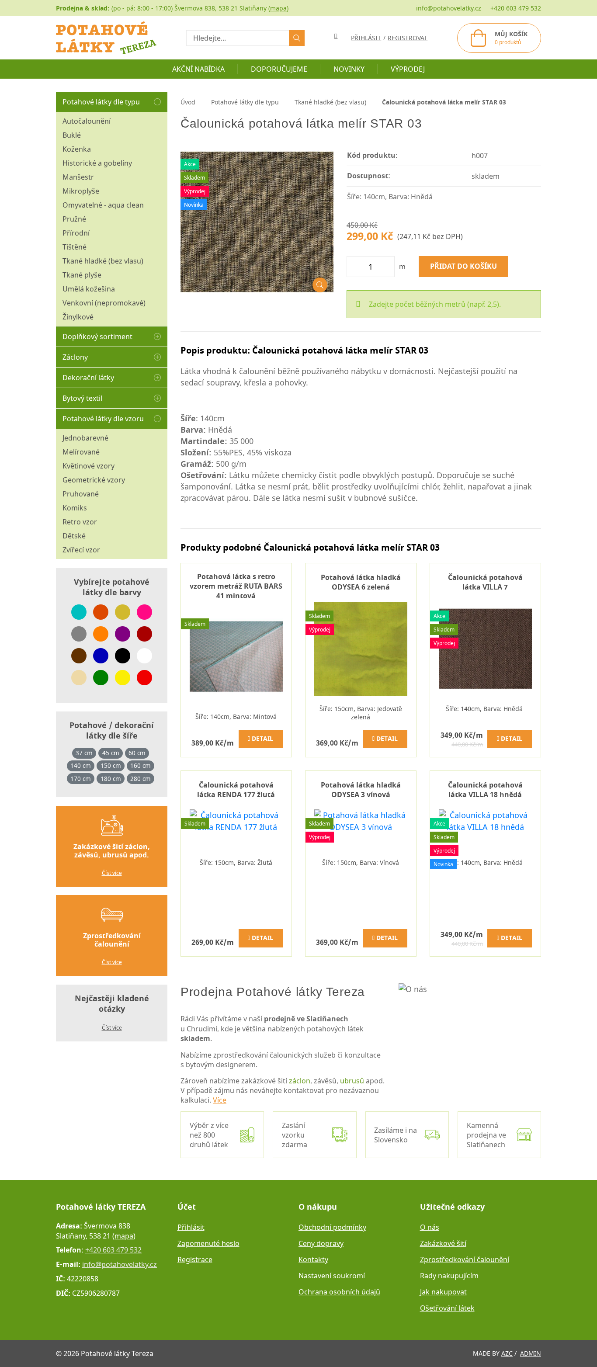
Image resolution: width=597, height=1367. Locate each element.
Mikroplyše (80, 191)
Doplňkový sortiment (97, 336)
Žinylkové (78, 317)
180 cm (111, 779)
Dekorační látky (88, 377)
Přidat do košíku (463, 266)
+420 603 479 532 (515, 8)
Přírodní (76, 233)
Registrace (194, 1259)
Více (219, 1100)
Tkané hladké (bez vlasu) (102, 261)
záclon (299, 1081)
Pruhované (80, 494)
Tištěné (74, 247)
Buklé (71, 135)
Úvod (187, 102)
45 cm (110, 753)
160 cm (140, 766)
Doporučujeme (279, 69)
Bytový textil (82, 398)
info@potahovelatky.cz (448, 8)
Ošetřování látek (447, 1308)
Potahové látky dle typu (101, 102)
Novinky (348, 69)
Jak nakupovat (443, 1292)
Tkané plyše (81, 275)
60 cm (137, 753)
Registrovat (407, 38)
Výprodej (408, 69)
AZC (507, 1353)
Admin (530, 1353)
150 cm (111, 766)
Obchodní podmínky (332, 1227)
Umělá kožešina (88, 289)
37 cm (84, 753)
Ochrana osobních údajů (339, 1292)
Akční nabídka (198, 69)
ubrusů (352, 1081)
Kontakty (313, 1259)
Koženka (76, 149)
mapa (278, 8)
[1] (297, 38)
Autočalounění (86, 121)
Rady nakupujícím (449, 1275)
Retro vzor (79, 522)
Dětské (74, 536)
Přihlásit (191, 1227)
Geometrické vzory (93, 480)
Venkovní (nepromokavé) (104, 303)
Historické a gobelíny (97, 163)
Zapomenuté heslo (208, 1243)
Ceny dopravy (321, 1243)
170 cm (80, 779)
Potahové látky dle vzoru (103, 418)
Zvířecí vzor (81, 550)
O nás (429, 1227)
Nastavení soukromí (331, 1275)
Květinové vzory (88, 466)
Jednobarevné (85, 438)
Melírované (81, 452)
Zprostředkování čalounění (464, 1259)
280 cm (140, 779)
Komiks (74, 508)
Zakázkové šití (443, 1243)
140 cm (80, 766)
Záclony (75, 357)
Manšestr (78, 177)
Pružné (74, 219)
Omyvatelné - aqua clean (103, 205)
